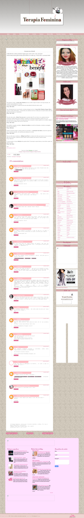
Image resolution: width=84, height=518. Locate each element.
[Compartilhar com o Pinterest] (19, 154)
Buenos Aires (59, 194)
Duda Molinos (69, 201)
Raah (18, 307)
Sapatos (68, 227)
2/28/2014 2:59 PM (45, 191)
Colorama (68, 196)
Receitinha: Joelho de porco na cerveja (43, 485)
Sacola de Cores (34, 468)
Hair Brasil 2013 (60, 208)
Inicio (8, 34)
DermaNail (69, 199)
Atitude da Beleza (21, 376)
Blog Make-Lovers (19, 258)
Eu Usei (34, 34)
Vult (67, 235)
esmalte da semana (70, 237)
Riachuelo (68, 225)
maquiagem (14, 156)
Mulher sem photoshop (36, 460)
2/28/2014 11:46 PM (45, 306)
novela (58, 239)
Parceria (59, 222)
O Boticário (59, 220)
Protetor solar (69, 223)
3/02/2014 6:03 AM (45, 346)
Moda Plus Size (70, 216)
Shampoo (68, 228)
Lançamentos (69, 210)
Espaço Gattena (34, 484)
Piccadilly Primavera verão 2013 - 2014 (19, 478)
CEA (67, 194)
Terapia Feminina (4, 516)
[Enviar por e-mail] (14, 154)
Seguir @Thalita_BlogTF (60, 183)
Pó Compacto (60, 225)
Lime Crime (69, 211)
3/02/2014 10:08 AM (45, 361)
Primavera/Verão (70, 222)
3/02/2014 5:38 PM (45, 372)
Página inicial (30, 433)
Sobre (14, 34)
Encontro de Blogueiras (61, 203)
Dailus (68, 198)
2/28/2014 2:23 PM (45, 177)
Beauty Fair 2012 (70, 191)
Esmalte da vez (70, 203)
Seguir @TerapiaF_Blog (67, 183)
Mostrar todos (51, 492)
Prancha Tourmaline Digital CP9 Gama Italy (20, 451)
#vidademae (69, 188)
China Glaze (59, 196)
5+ (57, 189)
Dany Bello (20, 241)
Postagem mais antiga (47, 433)
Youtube (38, 376)
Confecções (59, 198)
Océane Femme (70, 220)
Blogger (38, 516)
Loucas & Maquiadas (23, 192)
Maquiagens (18, 156)
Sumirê (58, 232)
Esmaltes (59, 205)
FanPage (31, 376)
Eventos (41, 34)
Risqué (58, 227)
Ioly (18, 347)
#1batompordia (60, 188)
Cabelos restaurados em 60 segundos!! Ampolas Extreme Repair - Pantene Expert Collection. (66, 118)
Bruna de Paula (21, 253)
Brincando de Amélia (24, 34)
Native (68, 218)
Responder (16, 171)
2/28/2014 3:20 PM (45, 214)
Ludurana (68, 213)
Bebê (58, 193)
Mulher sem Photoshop (23, 396)
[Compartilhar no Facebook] (17, 154)
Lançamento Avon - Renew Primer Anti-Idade (21, 464)
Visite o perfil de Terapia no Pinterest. (62, 287)
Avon (68, 189)
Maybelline (59, 216)
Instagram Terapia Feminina (24, 151)
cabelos (58, 237)
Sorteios (68, 230)
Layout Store (29, 516)
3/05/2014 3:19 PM (45, 395)
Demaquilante (60, 199)
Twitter (34, 258)
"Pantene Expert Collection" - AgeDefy (20, 457)
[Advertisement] (67, 151)
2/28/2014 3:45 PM (45, 228)
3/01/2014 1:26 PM (45, 318)
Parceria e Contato (61, 34)
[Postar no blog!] (15, 154)
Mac (58, 215)
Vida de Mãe (50, 34)
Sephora (59, 228)
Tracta (68, 232)
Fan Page (28, 258)
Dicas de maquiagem (61, 201)
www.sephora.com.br (11, 147)
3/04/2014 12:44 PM (45, 385)
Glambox (68, 206)
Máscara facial (60, 218)
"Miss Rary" (19, 169)
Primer (58, 223)
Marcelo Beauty (70, 215)
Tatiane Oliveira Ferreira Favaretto (27, 205)
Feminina (30, 150)
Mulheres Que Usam (35, 450)
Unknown (19, 166)
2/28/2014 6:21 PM (45, 294)
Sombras (59, 230)
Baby (58, 191)
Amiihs (19, 319)
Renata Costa (20, 295)
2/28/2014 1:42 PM (45, 165)
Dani (18, 362)
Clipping (71, 34)
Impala (58, 210)
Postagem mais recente (11, 433)
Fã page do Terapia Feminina (35, 151)
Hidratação (69, 208)
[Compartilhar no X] (16, 154)
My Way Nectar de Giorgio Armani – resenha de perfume (40, 461)
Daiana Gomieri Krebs (23, 386)
